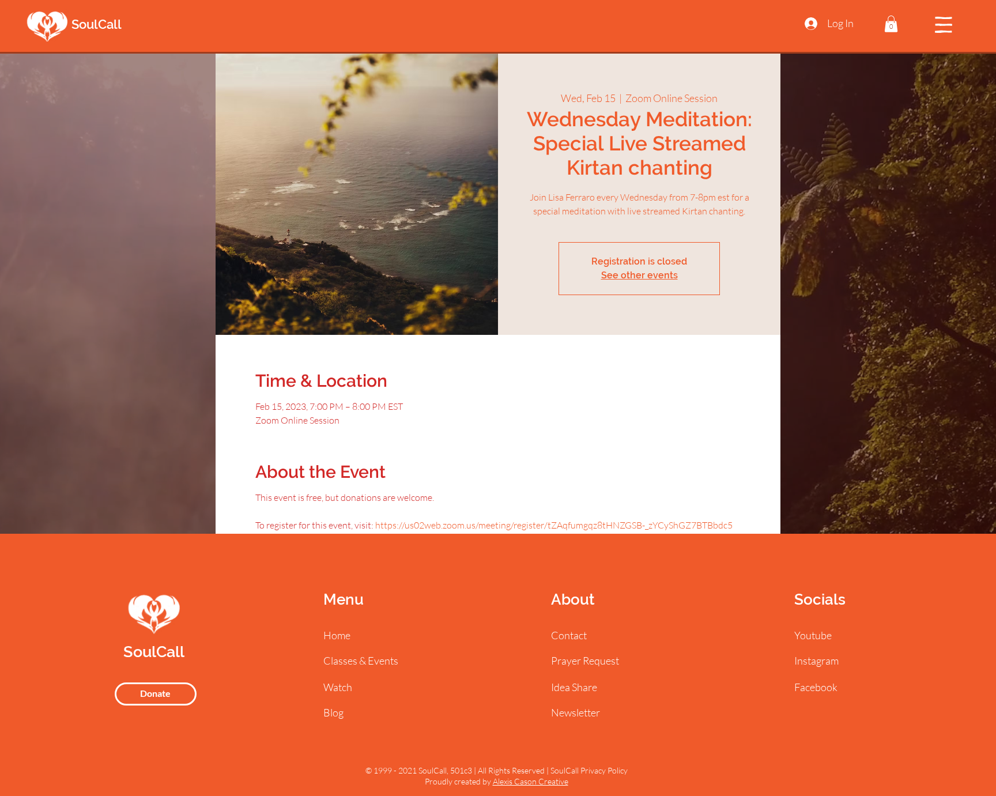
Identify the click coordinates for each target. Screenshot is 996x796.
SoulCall (96, 24)
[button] (891, 24)
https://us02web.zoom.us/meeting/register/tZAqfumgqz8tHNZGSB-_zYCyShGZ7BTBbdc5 (554, 525)
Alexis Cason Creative (530, 781)
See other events (639, 275)
